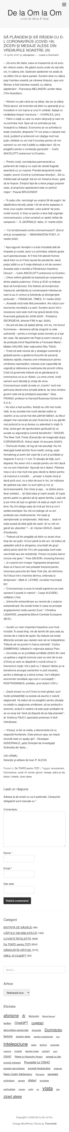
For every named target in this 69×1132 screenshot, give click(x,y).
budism (7, 1023)
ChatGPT (21, 1022)
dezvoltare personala (16, 1030)
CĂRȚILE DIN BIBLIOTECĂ (20, 933)
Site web (9, 884)
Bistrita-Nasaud (48, 1016)
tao (38, 1089)
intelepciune (16, 1043)
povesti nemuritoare (14, 1068)
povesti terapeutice (39, 1068)
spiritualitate (9, 1089)
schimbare (9, 1080)
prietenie (58, 1068)
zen (58, 1089)
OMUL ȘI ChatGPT (15, 955)
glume (39, 772)
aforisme (11, 1015)
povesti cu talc (53, 1056)
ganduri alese (23, 1036)
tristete (15, 776)
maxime (7, 1051)
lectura (43, 1044)
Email (8, 868)
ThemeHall (50, 1123)
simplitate (44, 1080)
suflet (30, 1089)
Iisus (58, 1036)
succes (22, 1089)
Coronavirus (10, 772)
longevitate (54, 1045)
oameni (46, 1051)
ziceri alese (26, 776)
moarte (18, 1051)
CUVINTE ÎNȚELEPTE (17, 939)
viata (47, 1087)
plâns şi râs (59, 772)
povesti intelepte (12, 1062)
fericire (8, 1036)
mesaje (47, 772)
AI (23, 1015)
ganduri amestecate (43, 1036)
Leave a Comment (49, 55)
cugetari (37, 1022)
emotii (31, 772)
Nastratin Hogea (32, 1051)
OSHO (7, 1056)
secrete (21, 1080)
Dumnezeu (53, 1029)
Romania (40, 1074)
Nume (8, 853)
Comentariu (10, 809)
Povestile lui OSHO (37, 1062)
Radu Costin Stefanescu (18, 1074)
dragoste (36, 1030)
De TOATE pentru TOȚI (27, 768)
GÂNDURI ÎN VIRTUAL (17, 950)
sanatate (53, 1074)
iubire (33, 1044)
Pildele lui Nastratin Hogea (29, 1056)
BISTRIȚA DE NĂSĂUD (18, 927)
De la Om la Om (35, 12)
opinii (55, 1051)
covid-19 (22, 772)
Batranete (34, 1016)
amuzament (57, 768)
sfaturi (7, 776)
